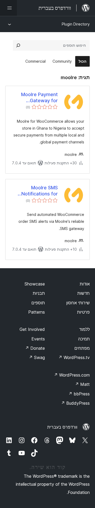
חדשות (83, 293)
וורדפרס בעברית (62, 427)
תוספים (38, 302)
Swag (37, 357)
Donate (35, 348)
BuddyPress (75, 403)
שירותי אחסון (78, 302)
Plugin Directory (76, 24)
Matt (82, 384)
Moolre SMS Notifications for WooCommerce (39, 191)
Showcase (35, 284)
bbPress (79, 393)
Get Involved (32, 329)
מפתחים (82, 348)
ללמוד (84, 329)
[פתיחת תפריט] (8, 8)
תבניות (39, 293)
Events (38, 338)
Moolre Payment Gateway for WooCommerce (39, 98)
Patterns (36, 312)
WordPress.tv (74, 357)
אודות (85, 284)
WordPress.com (72, 375)
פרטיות (83, 312)
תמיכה (84, 338)
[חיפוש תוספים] (18, 45)
